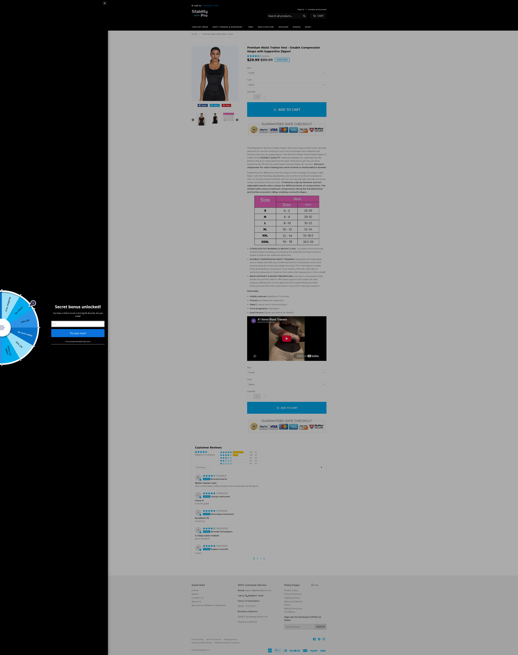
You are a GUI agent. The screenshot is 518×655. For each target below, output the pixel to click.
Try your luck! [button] (78, 333)
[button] (104, 3)
